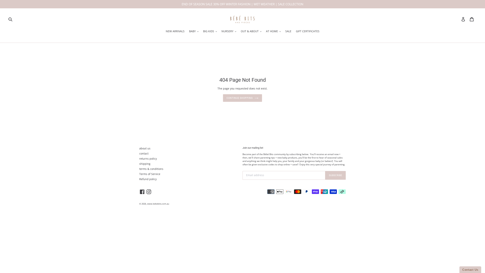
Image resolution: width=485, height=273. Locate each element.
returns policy (148, 158)
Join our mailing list (252, 147)
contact (144, 153)
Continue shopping (240, 98)
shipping (144, 164)
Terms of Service (149, 174)
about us (144, 148)
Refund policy (148, 179)
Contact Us (470, 269)
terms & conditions (151, 169)
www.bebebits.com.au (158, 203)
